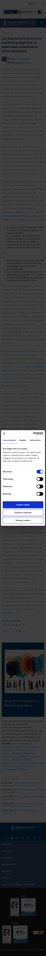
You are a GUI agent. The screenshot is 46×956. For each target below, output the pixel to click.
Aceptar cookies (23, 505)
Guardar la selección (23, 513)
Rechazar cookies (23, 520)
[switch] (40, 479)
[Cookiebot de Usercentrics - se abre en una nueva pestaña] (33, 433)
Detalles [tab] (22, 440)
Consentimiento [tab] (9, 440)
